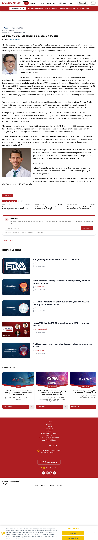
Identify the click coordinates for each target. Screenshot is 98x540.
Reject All (73, 533)
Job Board (49, 431)
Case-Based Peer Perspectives (67, 8)
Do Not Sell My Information (49, 438)
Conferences (51, 3)
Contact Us (49, 429)
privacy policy (40, 232)
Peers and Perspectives (51, 8)
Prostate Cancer (8, 240)
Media (42, 3)
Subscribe (86, 228)
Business (33, 3)
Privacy (49, 435)
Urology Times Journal (83, 8)
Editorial (49, 426)
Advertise (49, 424)
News (52, 486)
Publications (62, 3)
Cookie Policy (21, 538)
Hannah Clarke (39, 263)
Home (36, 486)
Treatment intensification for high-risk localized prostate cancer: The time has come (15, 208)
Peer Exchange (39, 8)
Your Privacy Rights (49, 440)
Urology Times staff (41, 329)
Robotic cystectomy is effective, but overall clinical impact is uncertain (79, 208)
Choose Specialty (16, 8)
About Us (49, 422)
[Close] (95, 533)
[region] (49, 533)
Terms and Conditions (49, 433)
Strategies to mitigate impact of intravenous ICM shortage (45, 208)
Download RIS (7, 195)
